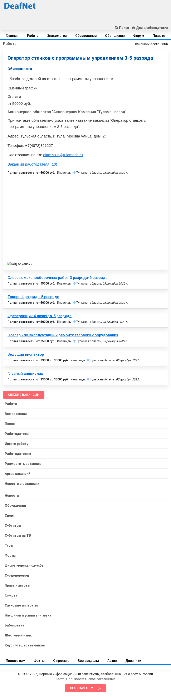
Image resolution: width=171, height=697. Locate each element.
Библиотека (14, 625)
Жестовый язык (18, 635)
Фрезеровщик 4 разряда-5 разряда (40, 316)
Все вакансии (16, 414)
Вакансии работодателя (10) (32, 164)
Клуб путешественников (25, 645)
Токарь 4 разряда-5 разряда (33, 297)
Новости (12, 496)
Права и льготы (17, 585)
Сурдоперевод (17, 575)
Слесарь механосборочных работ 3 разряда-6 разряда (58, 278)
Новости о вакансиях (22, 484)
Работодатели (17, 434)
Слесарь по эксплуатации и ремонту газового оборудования (63, 335)
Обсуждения (15, 506)
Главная (12, 36)
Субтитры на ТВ (18, 535)
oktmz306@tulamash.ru (63, 155)
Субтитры (13, 525)
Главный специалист (26, 373)
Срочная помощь (85, 688)
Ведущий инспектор (26, 354)
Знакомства (57, 36)
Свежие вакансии (23, 394)
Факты (39, 661)
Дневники (133, 661)
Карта (60, 679)
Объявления (115, 36)
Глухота (11, 595)
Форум (138, 36)
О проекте (61, 661)
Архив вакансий (17, 474)
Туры (9, 545)
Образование (86, 36)
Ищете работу (16, 444)
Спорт (10, 515)
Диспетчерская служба (24, 565)
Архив (112, 661)
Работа (33, 36)
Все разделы (88, 661)
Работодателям (18, 454)
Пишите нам (15, 661)
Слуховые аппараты (21, 605)
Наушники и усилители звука (28, 615)
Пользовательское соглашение (91, 679)
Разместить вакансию (23, 464)
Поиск (10, 424)
